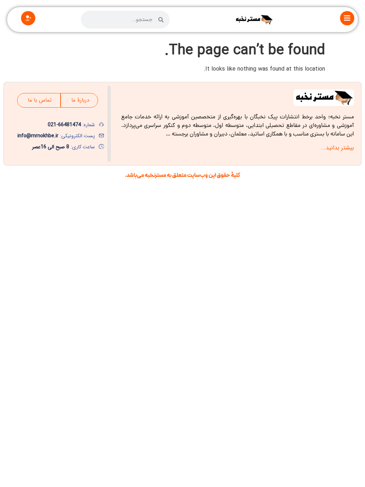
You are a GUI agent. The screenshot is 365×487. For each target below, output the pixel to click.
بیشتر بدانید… (338, 147)
